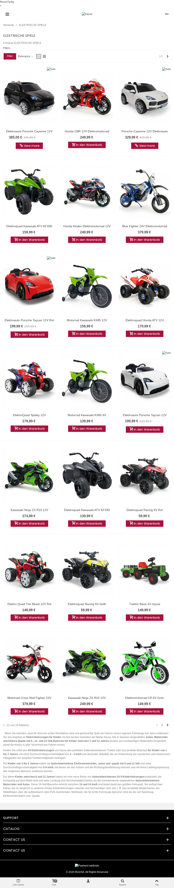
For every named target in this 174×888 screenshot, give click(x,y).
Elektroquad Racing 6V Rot (144, 510)
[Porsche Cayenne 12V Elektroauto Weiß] (144, 97)
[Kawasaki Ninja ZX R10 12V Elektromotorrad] (29, 476)
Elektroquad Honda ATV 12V (145, 320)
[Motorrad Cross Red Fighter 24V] (29, 664)
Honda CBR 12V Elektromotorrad (87, 131)
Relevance (24, 56)
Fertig (10, 1)
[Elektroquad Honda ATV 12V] (144, 286)
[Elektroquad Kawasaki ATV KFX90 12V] (29, 192)
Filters (6, 48)
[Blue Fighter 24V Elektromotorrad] (144, 192)
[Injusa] (87, 14)
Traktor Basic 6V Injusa (144, 604)
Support (11, 817)
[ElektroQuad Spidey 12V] (29, 381)
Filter (10, 56)
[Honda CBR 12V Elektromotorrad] (87, 97)
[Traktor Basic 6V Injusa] (144, 570)
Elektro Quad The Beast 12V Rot (29, 604)
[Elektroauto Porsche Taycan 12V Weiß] (144, 381)
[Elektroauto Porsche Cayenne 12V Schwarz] (29, 97)
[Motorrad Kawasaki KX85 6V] (87, 381)
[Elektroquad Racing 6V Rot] (144, 476)
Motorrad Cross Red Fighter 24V (29, 698)
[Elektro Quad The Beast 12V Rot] (29, 570)
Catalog (11, 828)
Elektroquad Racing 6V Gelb (87, 604)
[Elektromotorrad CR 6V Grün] (144, 664)
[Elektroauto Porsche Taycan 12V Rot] (29, 286)
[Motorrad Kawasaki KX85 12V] (87, 286)
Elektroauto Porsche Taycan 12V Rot (29, 320)
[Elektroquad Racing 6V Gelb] (87, 570)
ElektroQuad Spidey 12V (29, 415)
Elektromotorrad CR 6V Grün (144, 698)
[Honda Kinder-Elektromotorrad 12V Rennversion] (87, 192)
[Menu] (7, 14)
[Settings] (167, 14)
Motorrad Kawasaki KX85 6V (87, 415)
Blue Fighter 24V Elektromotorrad (144, 226)
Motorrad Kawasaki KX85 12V (87, 320)
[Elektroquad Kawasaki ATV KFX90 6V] (87, 476)
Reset (3, 1)
